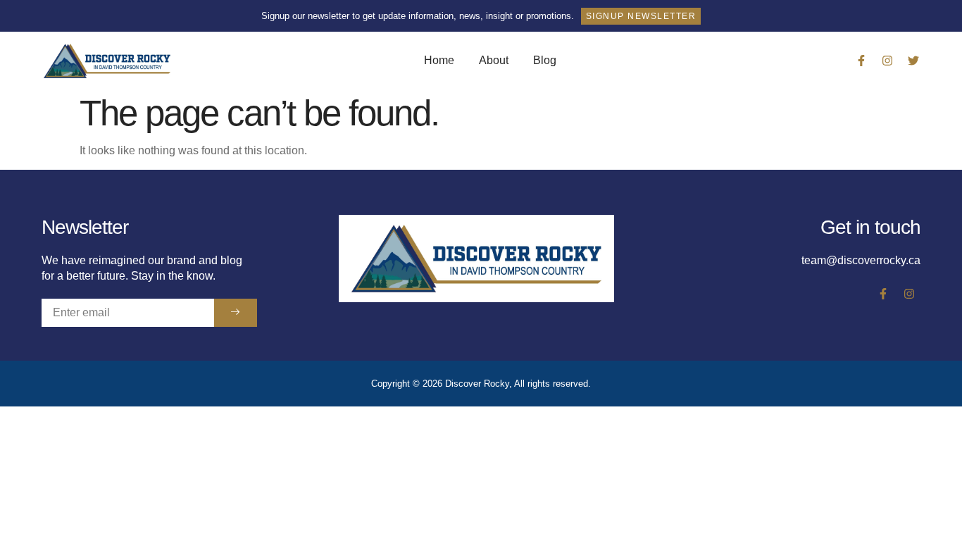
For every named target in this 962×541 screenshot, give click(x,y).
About (493, 60)
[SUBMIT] (236, 313)
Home (439, 60)
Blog (544, 60)
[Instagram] (887, 60)
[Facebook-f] (861, 60)
